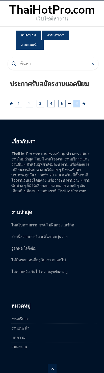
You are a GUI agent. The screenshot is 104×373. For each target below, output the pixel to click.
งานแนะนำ (30, 44)
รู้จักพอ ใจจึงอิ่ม (24, 248)
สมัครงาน (28, 35)
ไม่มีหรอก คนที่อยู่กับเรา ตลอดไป (38, 260)
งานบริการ (55, 35)
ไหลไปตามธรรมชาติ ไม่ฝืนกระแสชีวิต (42, 225)
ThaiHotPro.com (52, 10)
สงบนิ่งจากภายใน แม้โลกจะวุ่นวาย (39, 236)
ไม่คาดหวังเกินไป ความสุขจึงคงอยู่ (39, 271)
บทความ (18, 337)
